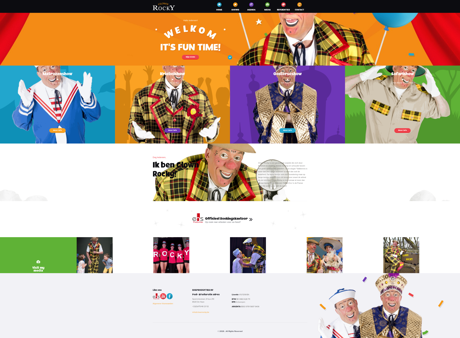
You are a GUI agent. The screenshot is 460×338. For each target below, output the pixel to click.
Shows (235, 10)
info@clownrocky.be (200, 312)
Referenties (283, 10)
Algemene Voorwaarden (163, 303)
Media (267, 10)
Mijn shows (190, 57)
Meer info (57, 130)
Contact (299, 10)
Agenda (251, 10)
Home (219, 10)
